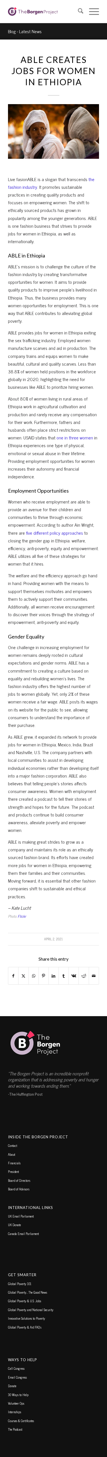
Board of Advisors (18, 1189)
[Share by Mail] (94, 975)
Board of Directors (19, 1180)
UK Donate (14, 1224)
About (11, 1154)
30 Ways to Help (18, 1394)
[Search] (77, 11)
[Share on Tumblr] (63, 975)
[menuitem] (77, 11)
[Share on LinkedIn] (53, 975)
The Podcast (15, 1429)
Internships (14, 1411)
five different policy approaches (54, 532)
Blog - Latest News (25, 31)
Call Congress (16, 1368)
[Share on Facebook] (13, 975)
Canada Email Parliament (23, 1233)
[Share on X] (23, 975)
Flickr (22, 916)
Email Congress (17, 1377)
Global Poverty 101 (19, 1283)
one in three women (74, 437)
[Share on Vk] (73, 975)
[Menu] (91, 11)
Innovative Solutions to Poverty (26, 1318)
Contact (12, 1145)
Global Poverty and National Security (30, 1309)
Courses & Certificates (21, 1420)
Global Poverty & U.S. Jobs (24, 1300)
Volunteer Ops (16, 1403)
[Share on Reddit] (83, 975)
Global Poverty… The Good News (27, 1292)
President (13, 1171)
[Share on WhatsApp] (34, 975)
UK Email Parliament (21, 1216)
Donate (12, 1385)
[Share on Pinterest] (44, 975)
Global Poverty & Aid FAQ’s (24, 1327)
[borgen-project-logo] (44, 11)
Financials (14, 1162)
